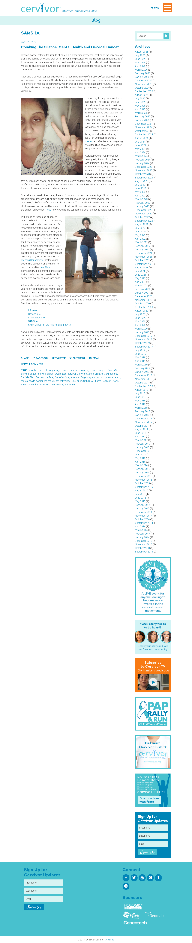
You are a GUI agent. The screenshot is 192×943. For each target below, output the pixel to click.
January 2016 (142, 472)
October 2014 (142, 519)
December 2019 (143, 335)
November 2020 (143, 299)
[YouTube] (142, 877)
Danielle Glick (28, 377)
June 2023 (140, 188)
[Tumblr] (158, 877)
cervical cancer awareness (52, 373)
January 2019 (142, 371)
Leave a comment (32, 364)
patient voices (63, 381)
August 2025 (141, 95)
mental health (113, 377)
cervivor (72, 373)
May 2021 (140, 278)
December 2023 (143, 166)
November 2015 (143, 479)
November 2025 (143, 84)
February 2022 (142, 246)
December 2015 (143, 476)
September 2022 (144, 220)
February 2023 (142, 202)
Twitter (60, 358)
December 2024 (143, 123)
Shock (115, 381)
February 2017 (142, 443)
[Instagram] (126, 886)
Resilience (77, 381)
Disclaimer (110, 940)
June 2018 (140, 397)
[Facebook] (126, 877)
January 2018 (142, 415)
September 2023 (144, 177)
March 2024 (141, 156)
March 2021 (141, 285)
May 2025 (140, 105)
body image (54, 370)
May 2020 (140, 321)
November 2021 (143, 256)
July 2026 (140, 55)
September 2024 (144, 134)
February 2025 (142, 116)
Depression (42, 377)
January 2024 (142, 163)
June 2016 (140, 454)
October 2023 (142, 174)
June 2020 (140, 317)
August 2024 (141, 138)
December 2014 (143, 512)
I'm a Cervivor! (61, 377)
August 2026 (141, 51)
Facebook (42, 358)
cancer (65, 370)
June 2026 (140, 59)
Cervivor (41, 8)
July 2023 (140, 184)
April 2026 (140, 66)
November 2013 (143, 544)
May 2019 (140, 357)
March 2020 (141, 328)
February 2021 (142, 289)
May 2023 (140, 192)
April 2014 (140, 526)
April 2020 (140, 325)
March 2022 (141, 242)
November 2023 (143, 170)
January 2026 (142, 77)
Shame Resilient (102, 381)
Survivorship (70, 384)
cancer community (79, 370)
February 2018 (142, 411)
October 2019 (142, 343)
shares (88, 141)
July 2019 (140, 350)
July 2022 (140, 228)
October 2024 (142, 130)
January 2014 (142, 537)
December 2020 (143, 296)
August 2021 (141, 267)
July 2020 (140, 314)
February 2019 (142, 368)
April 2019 (140, 361)
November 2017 (143, 422)
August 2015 (141, 490)
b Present (33, 310)
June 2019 (140, 353)
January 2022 (142, 249)
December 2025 (143, 80)
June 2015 (140, 497)
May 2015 (140, 501)
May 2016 (140, 458)
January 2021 (142, 292)
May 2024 (140, 148)
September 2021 (144, 264)
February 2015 (142, 504)
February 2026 (142, 73)
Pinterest (78, 358)
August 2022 (141, 224)
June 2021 (140, 274)
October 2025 (142, 87)
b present (42, 370)
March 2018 (141, 407)
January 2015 (142, 508)
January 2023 (142, 206)
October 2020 (142, 303)
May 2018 (140, 400)
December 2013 (143, 540)
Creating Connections (32, 260)
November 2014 (143, 515)
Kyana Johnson (97, 377)
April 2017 (140, 436)
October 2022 (142, 217)
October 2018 (142, 382)
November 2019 (143, 339)
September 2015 (144, 487)
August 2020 (141, 310)
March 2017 (141, 440)
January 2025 (142, 120)
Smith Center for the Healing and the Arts (49, 324)
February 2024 (142, 159)
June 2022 (140, 231)
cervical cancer (29, 373)
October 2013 (142, 548)
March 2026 (141, 69)
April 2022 (140, 238)
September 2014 (144, 522)
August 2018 (141, 389)
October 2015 (142, 483)
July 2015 (140, 494)
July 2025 (140, 98)
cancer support (98, 370)
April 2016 (140, 461)
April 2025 (140, 109)
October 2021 (142, 260)
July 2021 (140, 271)
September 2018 (144, 386)
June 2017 (140, 433)
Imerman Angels (36, 317)
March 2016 (141, 465)
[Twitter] (134, 877)
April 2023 (140, 195)
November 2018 (143, 379)
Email (96, 358)
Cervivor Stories (85, 373)
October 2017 (142, 425)
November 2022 (143, 213)
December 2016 (143, 451)
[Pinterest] (150, 877)
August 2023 (141, 181)
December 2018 (143, 375)
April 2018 (140, 404)
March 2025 (141, 112)
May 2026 (140, 62)
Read (48, 209)
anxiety (32, 370)
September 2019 (144, 346)
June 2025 (140, 102)
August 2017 (141, 429)
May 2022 (140, 235)
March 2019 (141, 364)
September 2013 (144, 551)
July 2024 (140, 141)
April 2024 (140, 152)
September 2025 (144, 91)
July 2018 (140, 393)
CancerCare (34, 314)
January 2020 (142, 332)
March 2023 (141, 199)
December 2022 (143, 210)
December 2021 (143, 253)
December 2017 (143, 418)
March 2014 (141, 530)
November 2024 (143, 127)
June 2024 (140, 145)
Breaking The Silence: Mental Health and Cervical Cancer (70, 47)
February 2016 (142, 469)
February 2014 (142, 533)
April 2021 (140, 282)
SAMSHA (33, 321)
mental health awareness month (38, 381)
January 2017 (142, 447)
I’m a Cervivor (46, 267)
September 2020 (144, 307)
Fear (51, 377)
